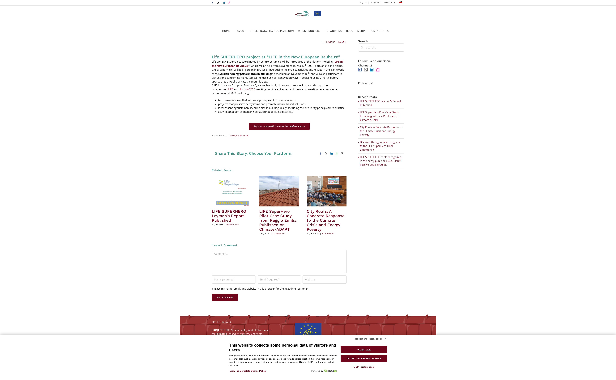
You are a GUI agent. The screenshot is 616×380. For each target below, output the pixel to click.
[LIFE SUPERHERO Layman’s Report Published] (232, 177)
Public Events (242, 135)
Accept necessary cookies (364, 358)
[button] (388, 30)
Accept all (364, 349)
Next (341, 42)
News (232, 135)
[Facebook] (360, 69)
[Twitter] (366, 69)
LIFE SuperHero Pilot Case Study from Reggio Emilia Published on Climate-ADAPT (277, 220)
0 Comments (233, 224)
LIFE (230, 89)
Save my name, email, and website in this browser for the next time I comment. (262, 288)
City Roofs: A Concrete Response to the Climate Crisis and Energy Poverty (325, 220)
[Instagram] (377, 69)
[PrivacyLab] (330, 370)
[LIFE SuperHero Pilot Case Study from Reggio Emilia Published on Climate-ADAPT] (279, 177)
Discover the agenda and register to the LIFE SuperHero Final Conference (380, 146)
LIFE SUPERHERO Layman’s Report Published (229, 216)
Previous (330, 42)
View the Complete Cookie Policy (248, 371)
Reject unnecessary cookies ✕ (370, 338)
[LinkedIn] (371, 69)
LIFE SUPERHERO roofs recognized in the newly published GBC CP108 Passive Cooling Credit (380, 160)
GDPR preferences (364, 367)
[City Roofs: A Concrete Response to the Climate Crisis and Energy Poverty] (326, 177)
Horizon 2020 (247, 89)
